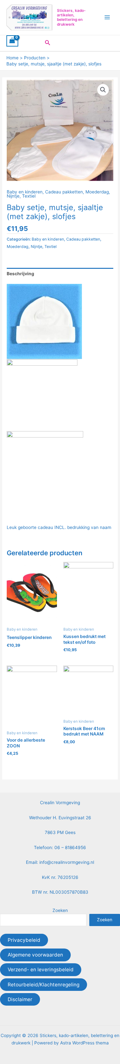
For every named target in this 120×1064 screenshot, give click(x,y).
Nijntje (13, 196)
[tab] (60, 273)
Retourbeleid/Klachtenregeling (43, 985)
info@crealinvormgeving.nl (66, 862)
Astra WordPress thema (84, 1042)
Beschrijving (20, 273)
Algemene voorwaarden (35, 955)
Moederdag (97, 191)
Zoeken (60, 910)
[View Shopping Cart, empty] (12, 41)
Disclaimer (20, 999)
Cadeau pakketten (64, 191)
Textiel (29, 196)
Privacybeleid (24, 940)
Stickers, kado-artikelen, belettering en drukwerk (71, 17)
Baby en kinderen (25, 191)
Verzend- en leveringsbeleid (41, 969)
